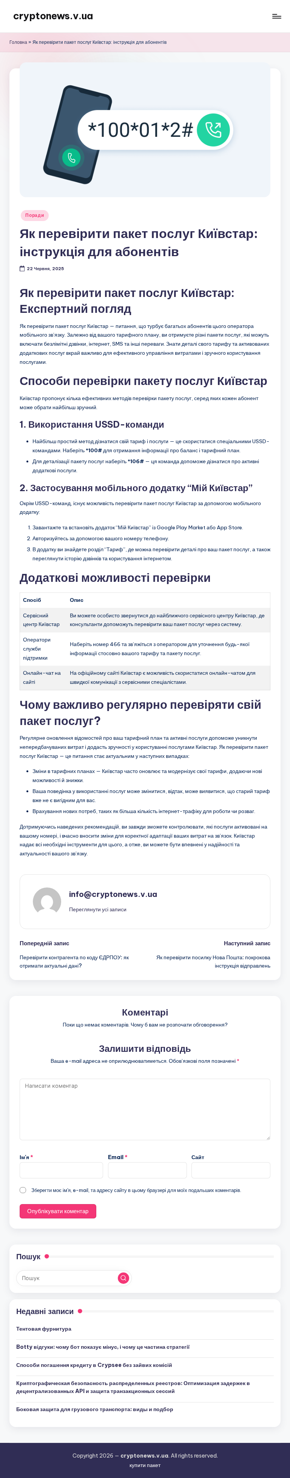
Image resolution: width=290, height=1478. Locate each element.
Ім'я (26, 1157)
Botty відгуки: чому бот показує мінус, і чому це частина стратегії (103, 1346)
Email (118, 1157)
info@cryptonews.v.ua (113, 894)
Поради (34, 215)
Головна (18, 42)
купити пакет (145, 1465)
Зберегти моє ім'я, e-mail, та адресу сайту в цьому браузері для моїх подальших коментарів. (136, 1190)
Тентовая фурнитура (43, 1328)
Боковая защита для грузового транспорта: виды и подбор (94, 1409)
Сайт (197, 1157)
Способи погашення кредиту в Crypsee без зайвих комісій (94, 1365)
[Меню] (276, 16)
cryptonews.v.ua (53, 16)
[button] (97, 909)
